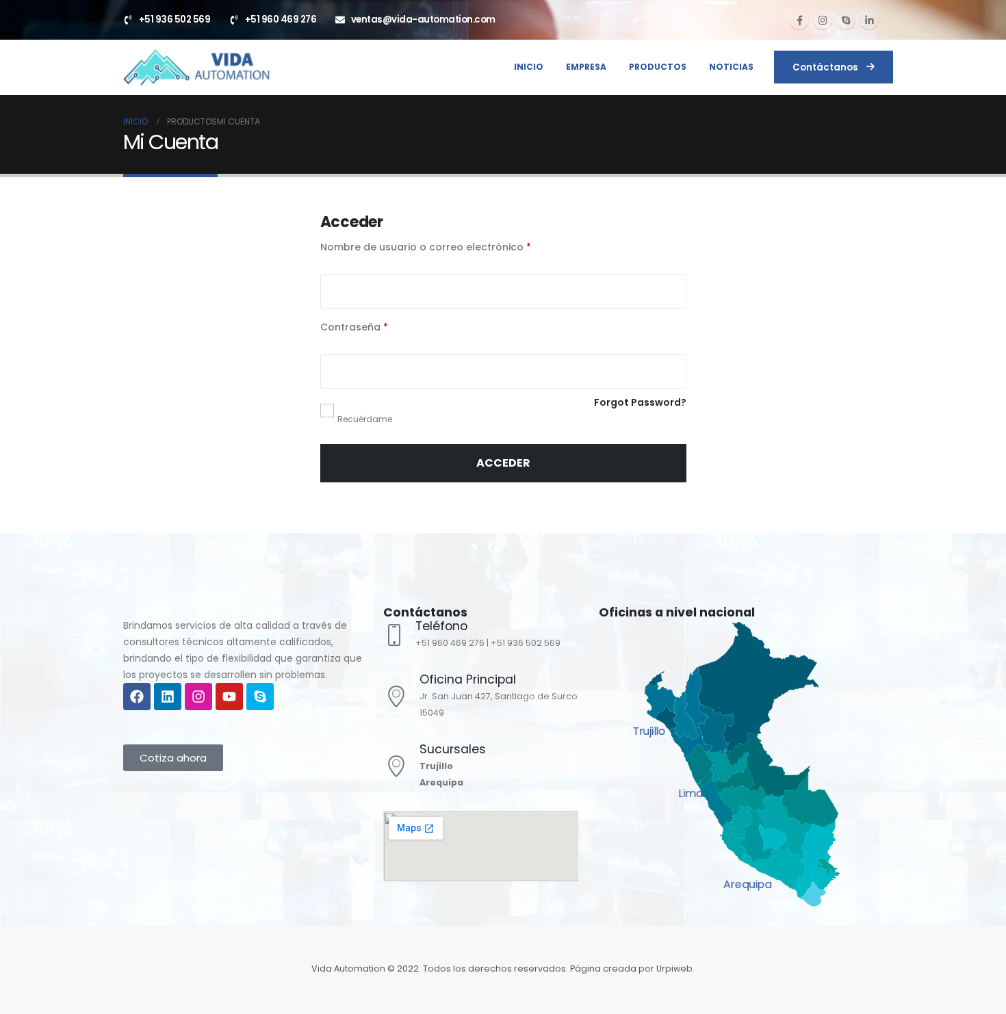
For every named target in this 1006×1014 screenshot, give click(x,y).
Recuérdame (364, 419)
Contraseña (382, 326)
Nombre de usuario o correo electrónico (454, 246)
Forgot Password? (640, 402)
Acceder (503, 463)
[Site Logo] (196, 67)
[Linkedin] (167, 696)
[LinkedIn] (869, 19)
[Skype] (845, 19)
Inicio (528, 67)
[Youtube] (229, 696)
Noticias (731, 67)
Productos (657, 67)
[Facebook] (799, 19)
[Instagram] (822, 19)
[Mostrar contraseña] (672, 371)
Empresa (586, 67)
